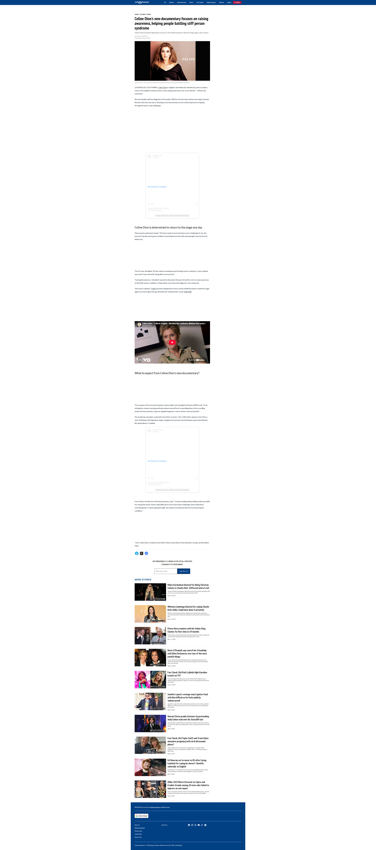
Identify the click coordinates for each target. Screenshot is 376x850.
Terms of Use (138, 837)
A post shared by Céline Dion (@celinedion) (172, 215)
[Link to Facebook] (189, 825)
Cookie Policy (138, 834)
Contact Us (164, 825)
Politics (171, 2)
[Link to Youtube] (199, 825)
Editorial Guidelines (140, 828)
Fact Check (199, 2)
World (191, 2)
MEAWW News (139, 807)
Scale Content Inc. (155, 807)
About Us (137, 825)
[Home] (142, 2)
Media (229, 2)
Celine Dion (162, 87)
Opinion (221, 2)
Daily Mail (187, 292)
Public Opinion (211, 2)
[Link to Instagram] (192, 825)
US (165, 2)
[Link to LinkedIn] (205, 825)
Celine (153, 288)
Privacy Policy (138, 831)
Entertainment (181, 2)
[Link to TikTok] (202, 825)
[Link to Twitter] (195, 825)
